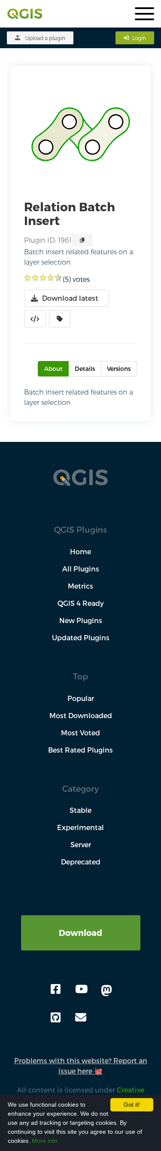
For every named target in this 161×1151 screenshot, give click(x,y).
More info (45, 1140)
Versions (119, 368)
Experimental (80, 827)
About (53, 368)
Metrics (80, 586)
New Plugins (80, 620)
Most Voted (80, 732)
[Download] (80, 920)
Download (80, 933)
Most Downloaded (80, 715)
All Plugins (80, 569)
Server (80, 844)
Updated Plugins (80, 637)
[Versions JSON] (35, 318)
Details (85, 368)
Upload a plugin (45, 38)
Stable (80, 810)
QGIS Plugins (80, 529)
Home (80, 551)
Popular (80, 698)
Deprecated (80, 862)
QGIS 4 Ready (81, 603)
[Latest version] (59, 318)
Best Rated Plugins (80, 750)
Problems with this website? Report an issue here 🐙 (80, 1065)
